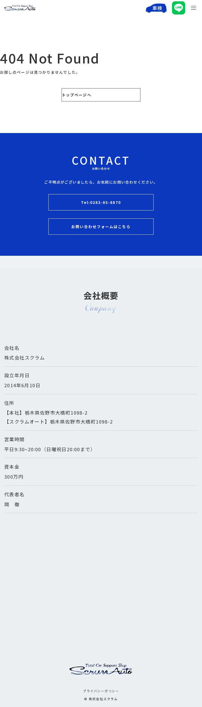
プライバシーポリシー (101, 691)
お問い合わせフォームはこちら (100, 226)
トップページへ (77, 94)
